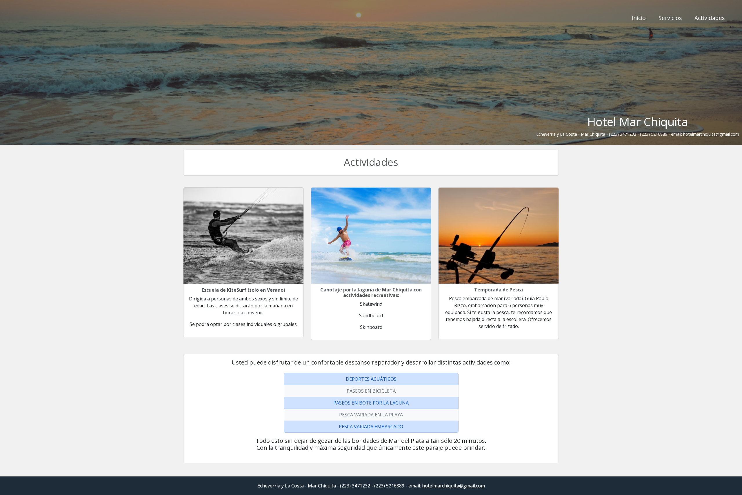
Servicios (670, 18)
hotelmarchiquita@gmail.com (711, 134)
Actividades (709, 18)
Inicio (639, 18)
